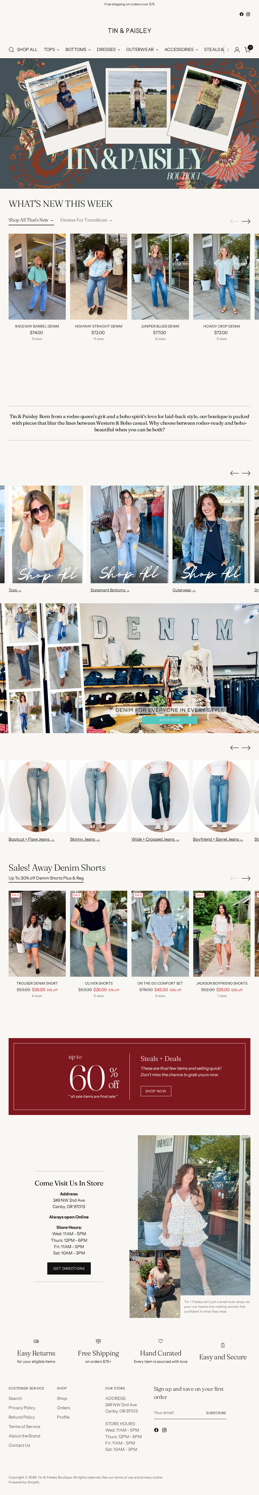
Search (15, 1398)
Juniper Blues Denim (160, 326)
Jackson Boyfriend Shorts (221, 983)
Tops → (15, 590)
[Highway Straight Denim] (98, 277)
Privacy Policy (22, 1407)
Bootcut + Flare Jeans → (32, 839)
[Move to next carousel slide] (246, 221)
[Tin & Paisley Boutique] (129, 29)
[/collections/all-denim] (129, 668)
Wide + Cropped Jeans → (156, 839)
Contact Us (19, 1445)
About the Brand (24, 1435)
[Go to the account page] (237, 50)
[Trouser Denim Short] (37, 934)
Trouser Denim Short (37, 983)
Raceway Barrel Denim (37, 326)
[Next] (228, 49)
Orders (63, 1407)
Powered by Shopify (24, 1482)
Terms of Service (24, 1426)
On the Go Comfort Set (160, 983)
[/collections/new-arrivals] (129, 124)
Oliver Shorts (99, 983)
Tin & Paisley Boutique (55, 1477)
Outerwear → (184, 590)
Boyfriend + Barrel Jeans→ (218, 839)
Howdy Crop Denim (221, 326)
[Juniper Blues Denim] (160, 277)
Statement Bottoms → (110, 590)
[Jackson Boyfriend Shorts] (221, 934)
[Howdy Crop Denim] (221, 277)
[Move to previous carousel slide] (234, 221)
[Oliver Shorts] (98, 934)
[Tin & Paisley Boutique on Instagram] (248, 14)
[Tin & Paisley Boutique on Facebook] (241, 14)
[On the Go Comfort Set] (160, 934)
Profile (63, 1417)
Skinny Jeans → (85, 839)
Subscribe (216, 1413)
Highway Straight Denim (98, 326)
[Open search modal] (11, 50)
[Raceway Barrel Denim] (37, 277)
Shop (62, 1398)
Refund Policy (22, 1417)
